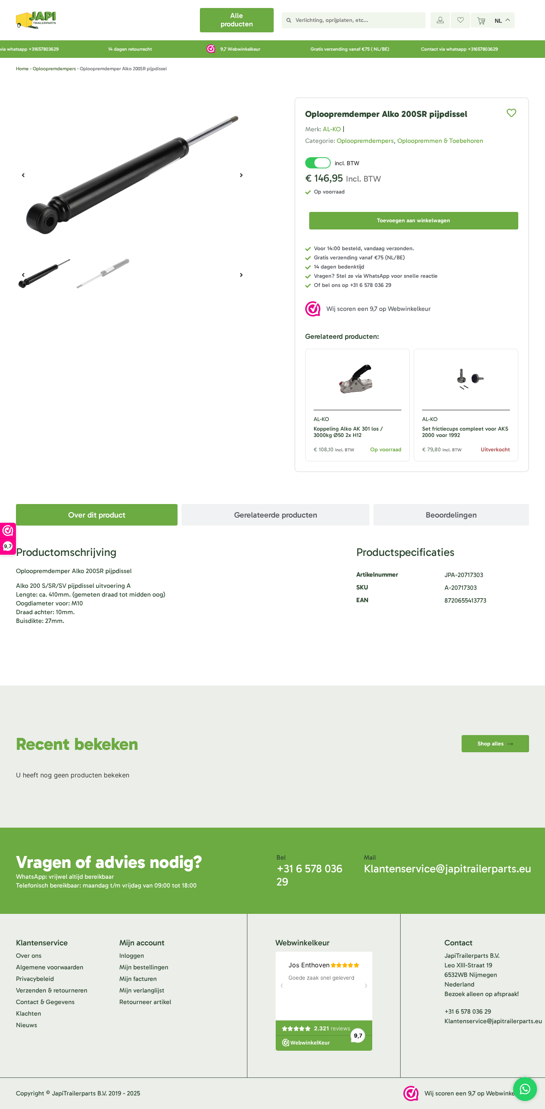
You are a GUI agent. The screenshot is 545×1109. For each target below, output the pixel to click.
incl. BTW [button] (347, 163)
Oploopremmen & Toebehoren (440, 140)
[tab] (97, 515)
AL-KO (332, 129)
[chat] (525, 1089)
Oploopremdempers (54, 68)
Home (22, 68)
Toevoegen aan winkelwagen (413, 220)
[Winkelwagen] (481, 20)
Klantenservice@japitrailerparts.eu (447, 868)
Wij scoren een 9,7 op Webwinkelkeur (378, 308)
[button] (23, 175)
